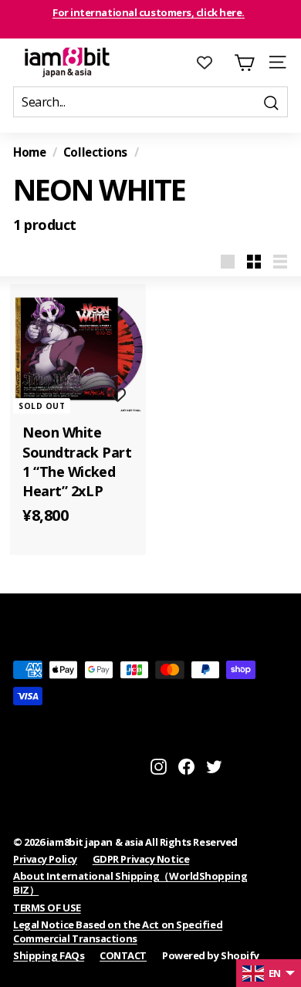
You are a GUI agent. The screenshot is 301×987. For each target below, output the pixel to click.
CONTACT (123, 955)
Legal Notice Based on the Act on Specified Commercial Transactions (117, 931)
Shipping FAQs (48, 955)
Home (29, 152)
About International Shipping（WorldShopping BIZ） (130, 883)
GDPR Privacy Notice (141, 859)
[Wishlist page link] (212, 62)
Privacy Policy (45, 859)
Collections (95, 152)
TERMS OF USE (47, 907)
